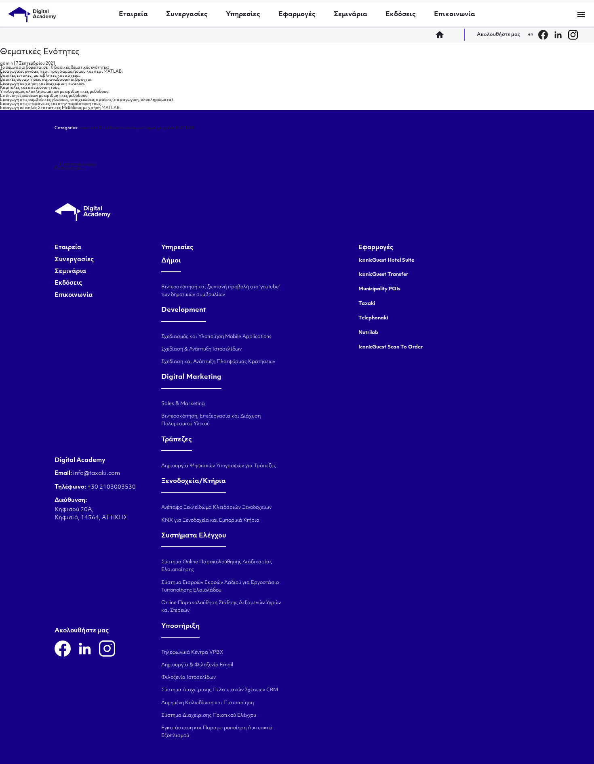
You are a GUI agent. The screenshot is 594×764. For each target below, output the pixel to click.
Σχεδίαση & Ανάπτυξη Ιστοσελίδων (201, 349)
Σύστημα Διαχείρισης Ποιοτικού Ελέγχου (208, 715)
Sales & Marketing (183, 403)
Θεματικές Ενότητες (40, 52)
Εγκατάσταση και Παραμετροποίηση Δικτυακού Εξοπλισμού (216, 732)
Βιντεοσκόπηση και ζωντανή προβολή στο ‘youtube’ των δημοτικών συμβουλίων (220, 291)
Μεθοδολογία (70, 168)
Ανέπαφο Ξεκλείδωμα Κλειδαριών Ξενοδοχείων (216, 507)
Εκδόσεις (400, 14)
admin (6, 63)
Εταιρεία (133, 14)
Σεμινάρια (350, 14)
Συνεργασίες (187, 14)
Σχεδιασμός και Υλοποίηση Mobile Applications (216, 336)
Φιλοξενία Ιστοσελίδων (188, 677)
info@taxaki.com (96, 473)
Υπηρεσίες (243, 14)
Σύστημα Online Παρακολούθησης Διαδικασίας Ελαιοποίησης (216, 566)
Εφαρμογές (297, 14)
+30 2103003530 (111, 487)
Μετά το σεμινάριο (75, 164)
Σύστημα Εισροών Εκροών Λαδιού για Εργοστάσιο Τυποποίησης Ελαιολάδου (220, 586)
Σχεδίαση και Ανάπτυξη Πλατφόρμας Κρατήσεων (218, 361)
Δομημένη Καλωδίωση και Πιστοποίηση (207, 703)
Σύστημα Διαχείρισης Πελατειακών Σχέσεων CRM (219, 690)
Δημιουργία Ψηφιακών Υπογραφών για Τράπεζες (218, 466)
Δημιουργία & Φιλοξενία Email (197, 665)
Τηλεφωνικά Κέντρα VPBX (192, 652)
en (530, 34)
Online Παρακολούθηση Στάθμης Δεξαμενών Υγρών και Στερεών (221, 606)
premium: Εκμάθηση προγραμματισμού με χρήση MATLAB (136, 128)
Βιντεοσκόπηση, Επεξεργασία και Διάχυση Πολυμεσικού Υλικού (211, 420)
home (442, 35)
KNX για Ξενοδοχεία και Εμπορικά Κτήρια (210, 520)
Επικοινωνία (454, 14)
